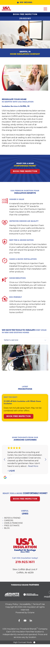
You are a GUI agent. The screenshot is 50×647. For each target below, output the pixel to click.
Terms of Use (39, 604)
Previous (5, 459)
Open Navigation (45, 9)
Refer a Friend (12, 518)
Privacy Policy (11, 604)
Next (45, 459)
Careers (8, 520)
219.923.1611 (25, 18)
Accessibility (25, 604)
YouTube (25, 620)
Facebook (19, 620)
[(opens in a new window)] (11, 594)
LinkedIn (31, 620)
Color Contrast (35, 642)
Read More (33, 466)
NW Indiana (26, 2)
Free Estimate (12, 525)
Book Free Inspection (25, 14)
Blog (7, 528)
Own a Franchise (13, 523)
